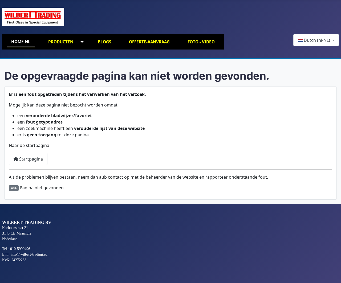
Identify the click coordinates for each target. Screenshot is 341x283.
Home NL (20, 41)
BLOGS (104, 41)
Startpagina (30, 159)
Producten (60, 41)
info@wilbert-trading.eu (29, 254)
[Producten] (81, 41)
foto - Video (201, 41)
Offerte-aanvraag (149, 41)
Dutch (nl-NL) (317, 40)
